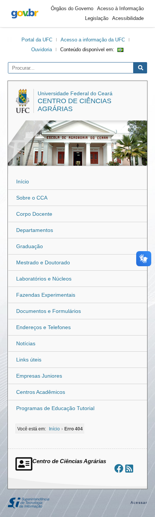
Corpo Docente (34, 214)
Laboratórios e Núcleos (43, 279)
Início (22, 181)
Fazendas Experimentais (45, 295)
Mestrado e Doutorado (43, 262)
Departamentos (34, 230)
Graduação (29, 246)
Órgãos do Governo (72, 8)
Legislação (96, 18)
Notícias (25, 343)
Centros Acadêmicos (40, 392)
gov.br (24, 13)
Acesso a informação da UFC (93, 40)
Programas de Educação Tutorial (55, 408)
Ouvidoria (41, 49)
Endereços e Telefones (43, 327)
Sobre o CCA (31, 198)
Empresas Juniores (39, 376)
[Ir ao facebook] (118, 469)
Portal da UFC (36, 40)
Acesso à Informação (120, 8)
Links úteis (28, 360)
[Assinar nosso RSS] (129, 469)
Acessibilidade (128, 18)
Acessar (139, 502)
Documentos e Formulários (48, 311)
